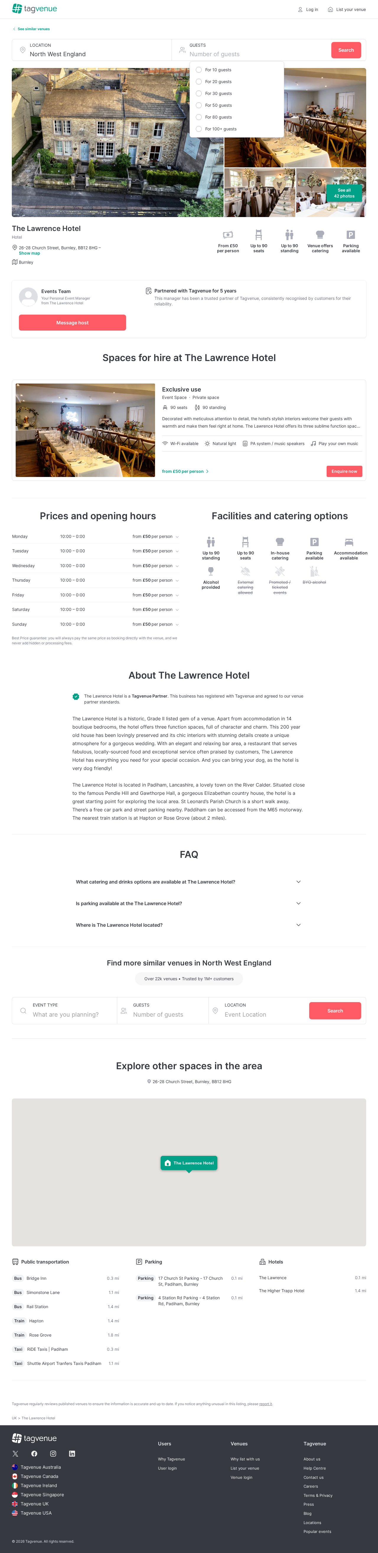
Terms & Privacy (318, 1495)
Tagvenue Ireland (39, 1485)
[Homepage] (34, 9)
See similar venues (34, 29)
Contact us (314, 1477)
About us (312, 1459)
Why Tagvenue (171, 1459)
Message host (72, 323)
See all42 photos (344, 192)
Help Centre (315, 1468)
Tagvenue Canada (39, 1476)
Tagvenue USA (36, 1513)
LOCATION (40, 45)
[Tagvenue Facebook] (34, 1454)
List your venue (245, 1468)
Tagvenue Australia (41, 1467)
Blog (308, 1513)
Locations (312, 1522)
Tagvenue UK (35, 1504)
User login (167, 1468)
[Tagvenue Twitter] (15, 1454)
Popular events (317, 1531)
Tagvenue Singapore (42, 1494)
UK (14, 1418)
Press (309, 1504)
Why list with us (245, 1459)
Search (346, 50)
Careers (311, 1486)
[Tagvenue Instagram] (53, 1454)
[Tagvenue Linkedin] (72, 1454)
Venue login (241, 1477)
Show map (29, 252)
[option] (236, 70)
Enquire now (344, 471)
